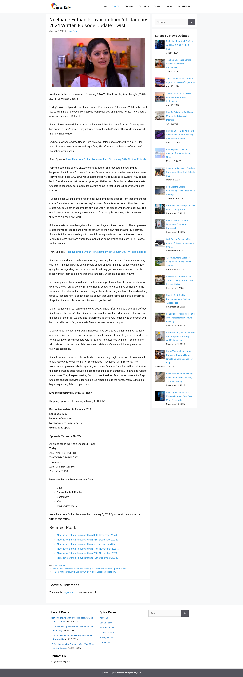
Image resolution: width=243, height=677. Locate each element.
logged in (69, 592)
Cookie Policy (106, 622)
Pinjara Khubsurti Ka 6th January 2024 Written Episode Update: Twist (85, 572)
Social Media (184, 6)
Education (129, 6)
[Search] (191, 22)
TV (68, 565)
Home (104, 6)
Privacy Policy (106, 637)
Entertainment (59, 565)
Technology (144, 6)
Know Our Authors (108, 632)
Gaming (157, 6)
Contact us (105, 642)
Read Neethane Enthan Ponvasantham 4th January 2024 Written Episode (106, 251)
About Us (104, 618)
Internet (169, 6)
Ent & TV (115, 6)
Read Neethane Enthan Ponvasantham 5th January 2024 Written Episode (106, 159)
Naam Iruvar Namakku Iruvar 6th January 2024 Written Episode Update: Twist (89, 568)
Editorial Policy (107, 627)
